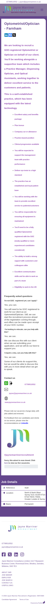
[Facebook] (4, 554)
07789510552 (11, 2)
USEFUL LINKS (7, 585)
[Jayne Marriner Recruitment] (22, 13)
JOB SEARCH (7, 580)
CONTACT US (7, 583)
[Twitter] (10, 554)
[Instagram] (22, 554)
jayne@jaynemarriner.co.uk (30, 2)
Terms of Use (24, 599)
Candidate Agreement (9, 599)
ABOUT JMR (6, 572)
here (6, 463)
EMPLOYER (6, 577)
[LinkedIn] (16, 554)
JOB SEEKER (7, 575)
